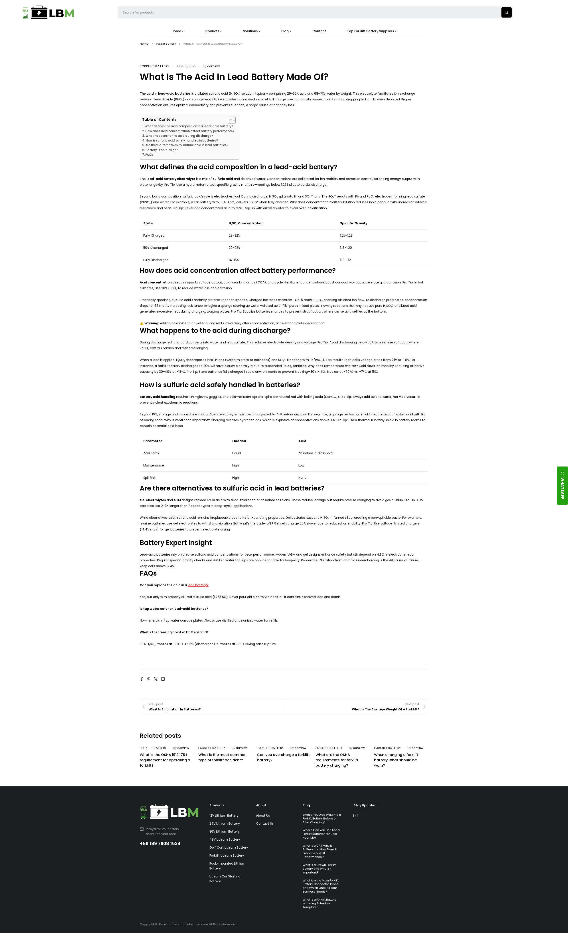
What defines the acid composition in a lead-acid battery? (189, 126)
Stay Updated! (365, 805)
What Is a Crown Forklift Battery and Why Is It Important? (319, 869)
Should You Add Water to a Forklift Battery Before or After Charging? (322, 818)
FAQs (149, 155)
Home (144, 44)
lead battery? (198, 585)
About (261, 805)
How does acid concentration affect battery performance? (190, 131)
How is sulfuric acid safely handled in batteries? (182, 140)
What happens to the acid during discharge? (179, 136)
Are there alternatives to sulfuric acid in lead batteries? (186, 145)
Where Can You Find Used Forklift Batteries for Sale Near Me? (321, 834)
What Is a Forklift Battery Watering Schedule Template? (319, 903)
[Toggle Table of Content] (230, 120)
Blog (306, 805)
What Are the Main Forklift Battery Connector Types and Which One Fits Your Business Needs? (321, 886)
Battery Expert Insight (162, 150)
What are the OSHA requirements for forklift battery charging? (337, 760)
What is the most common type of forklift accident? (222, 757)
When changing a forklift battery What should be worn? (396, 760)
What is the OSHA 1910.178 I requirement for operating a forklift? (165, 760)
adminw (213, 66)
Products (217, 805)
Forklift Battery (166, 44)
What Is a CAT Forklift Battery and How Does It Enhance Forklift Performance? (320, 851)
